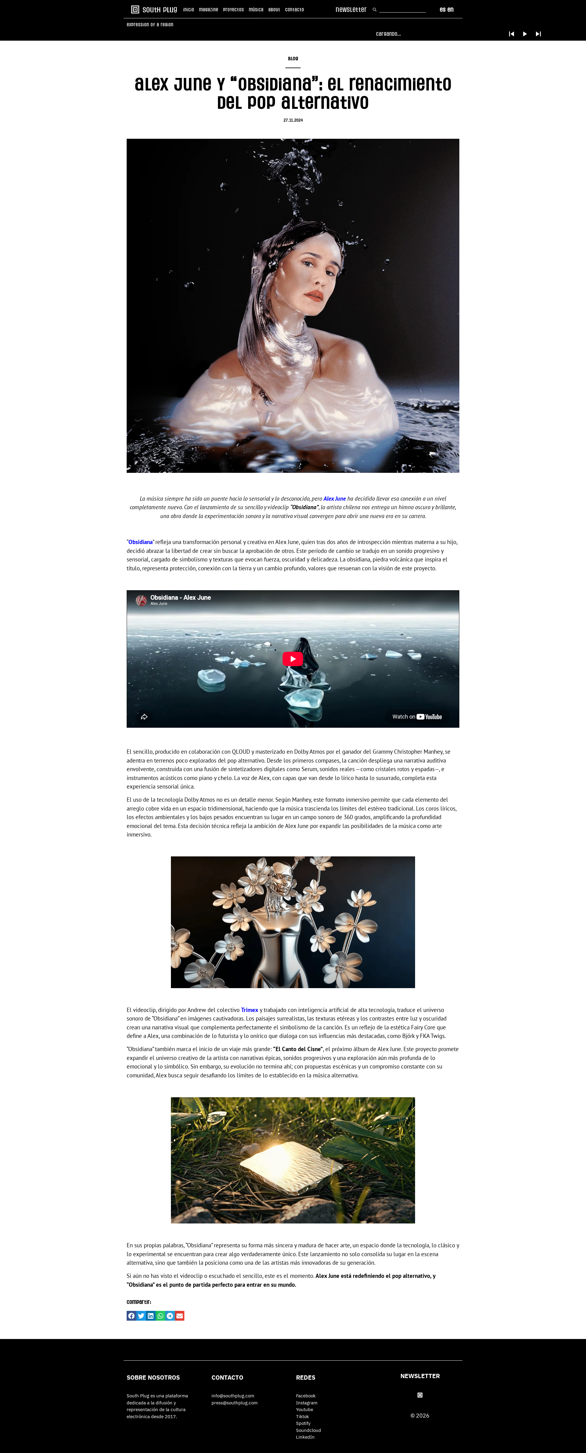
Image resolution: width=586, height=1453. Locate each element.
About (274, 9)
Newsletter (420, 1376)
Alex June (335, 498)
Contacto (294, 9)
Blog (293, 58)
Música (256, 9)
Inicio (188, 9)
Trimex (249, 1009)
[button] (131, 1316)
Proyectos (233, 9)
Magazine (208, 9)
